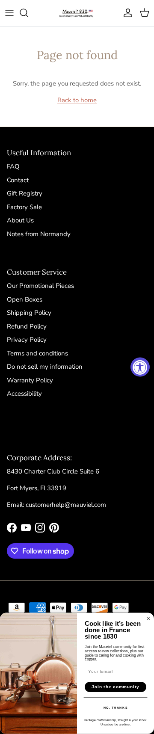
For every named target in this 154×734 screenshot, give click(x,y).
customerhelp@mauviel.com (66, 504)
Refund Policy (27, 326)
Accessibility (24, 393)
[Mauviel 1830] (77, 13)
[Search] (28, 12)
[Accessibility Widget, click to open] (140, 367)
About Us (20, 220)
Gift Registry (24, 193)
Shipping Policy (29, 312)
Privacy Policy (27, 339)
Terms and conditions (37, 353)
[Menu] (9, 12)
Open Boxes (24, 299)
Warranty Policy (30, 380)
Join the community (115, 687)
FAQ (13, 166)
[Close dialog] (148, 619)
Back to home (77, 100)
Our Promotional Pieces (40, 285)
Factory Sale (24, 207)
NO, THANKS (116, 708)
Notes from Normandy (39, 234)
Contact (18, 180)
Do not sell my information (45, 366)
